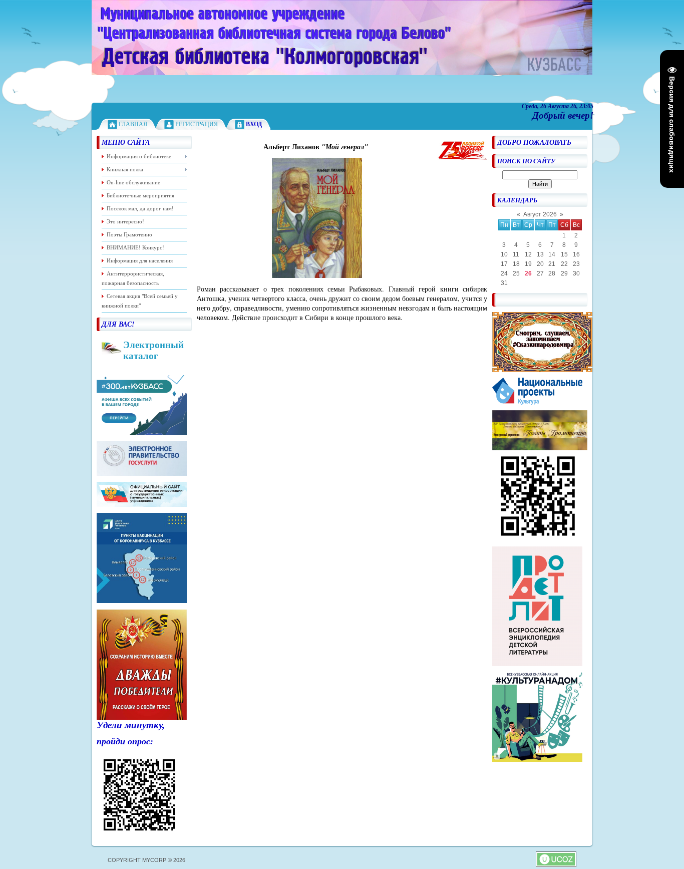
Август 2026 (540, 214)
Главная (133, 124)
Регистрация (196, 124)
